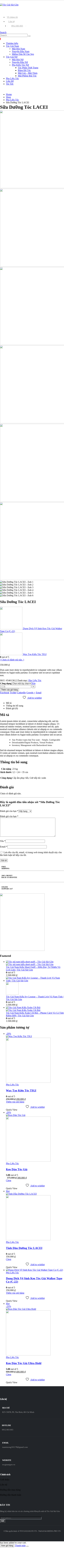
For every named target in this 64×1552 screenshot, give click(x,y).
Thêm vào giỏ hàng (9, 690)
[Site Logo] (9, 4)
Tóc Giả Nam (12, 46)
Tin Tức (10, 84)
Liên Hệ (10, 81)
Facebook (4, 692)
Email (38, 692)
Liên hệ (11, 21)
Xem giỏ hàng (7, 1545)
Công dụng (5, 683)
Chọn (8, 1180)
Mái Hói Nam (18, 48)
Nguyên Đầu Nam (20, 51)
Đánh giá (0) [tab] (12, 708)
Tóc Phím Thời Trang (28, 67)
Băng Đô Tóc (24, 70)
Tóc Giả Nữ (11, 57)
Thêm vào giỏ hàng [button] (15, 1101)
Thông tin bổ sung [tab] (14, 705)
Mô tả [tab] (8, 703)
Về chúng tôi (12, 17)
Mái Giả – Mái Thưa (27, 73)
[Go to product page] (35, 963)
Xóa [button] (33, 683)
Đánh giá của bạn (9, 811)
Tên (3, 841)
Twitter (13, 692)
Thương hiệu (12, 43)
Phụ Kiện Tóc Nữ (20, 65)
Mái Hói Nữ (18, 59)
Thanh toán (20, 1545)
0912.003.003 (17, 26)
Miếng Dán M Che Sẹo (23, 54)
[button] (3, 32)
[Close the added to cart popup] (27, 1546)
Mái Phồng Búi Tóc (27, 75)
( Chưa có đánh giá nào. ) (12, 659)
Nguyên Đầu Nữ (20, 62)
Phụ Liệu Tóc (12, 78)
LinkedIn (21, 692)
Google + (30, 692)
